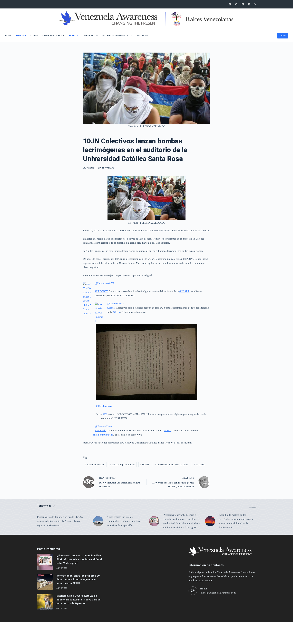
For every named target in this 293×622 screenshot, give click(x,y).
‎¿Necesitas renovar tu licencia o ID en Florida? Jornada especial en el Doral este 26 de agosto (79, 559)
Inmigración (90, 35)
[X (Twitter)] (243, 4)
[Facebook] (236, 4)
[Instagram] (230, 4)
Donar (282, 35)
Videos (34, 35)
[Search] (255, 4)
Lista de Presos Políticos (117, 35)
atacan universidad (94, 464)
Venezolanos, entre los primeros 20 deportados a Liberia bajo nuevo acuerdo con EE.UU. (78, 579)
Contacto (142, 35)
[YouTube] (249, 4)
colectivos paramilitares (122, 464)
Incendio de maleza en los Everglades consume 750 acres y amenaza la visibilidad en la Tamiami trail (236, 521)
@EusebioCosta (103, 426)
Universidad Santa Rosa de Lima (171, 464)
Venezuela (199, 464)
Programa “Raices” (53, 35)
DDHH (72, 35)
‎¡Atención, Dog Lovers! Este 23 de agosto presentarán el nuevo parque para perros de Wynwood (78, 599)
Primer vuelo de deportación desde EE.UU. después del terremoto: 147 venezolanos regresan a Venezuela (60, 521)
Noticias (21, 35)
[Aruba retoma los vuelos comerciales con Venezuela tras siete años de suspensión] (98, 521)
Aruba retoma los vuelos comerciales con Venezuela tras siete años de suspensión (123, 521)
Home (8, 35)
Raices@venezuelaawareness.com (218, 592)
